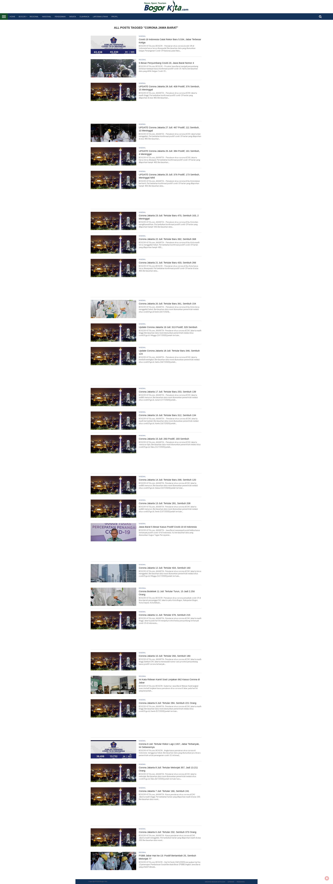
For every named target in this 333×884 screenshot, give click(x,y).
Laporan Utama (100, 16)
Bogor (22, 16)
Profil (114, 16)
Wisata (72, 16)
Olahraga (84, 16)
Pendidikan (60, 16)
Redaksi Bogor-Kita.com (215, 882)
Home (12, 16)
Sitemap (231, 882)
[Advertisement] (146, 112)
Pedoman (241, 882)
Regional (34, 16)
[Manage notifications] (327, 878)
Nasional (46, 16)
